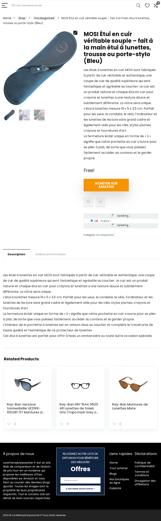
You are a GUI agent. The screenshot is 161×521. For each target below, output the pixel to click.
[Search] (138, 5)
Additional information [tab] (50, 254)
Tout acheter (119, 468)
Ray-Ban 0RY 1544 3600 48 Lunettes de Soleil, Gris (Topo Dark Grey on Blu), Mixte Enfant (78, 410)
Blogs (113, 474)
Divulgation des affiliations (145, 482)
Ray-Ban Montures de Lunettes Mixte (130, 406)
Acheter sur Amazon (106, 185)
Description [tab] (16, 254)
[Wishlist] (147, 5)
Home (7, 18)
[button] (75, 33)
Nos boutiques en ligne (119, 481)
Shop (21, 18)
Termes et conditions (142, 473)
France (105, 221)
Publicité (115, 488)
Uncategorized (44, 18)
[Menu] (4, 5)
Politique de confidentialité (145, 464)
